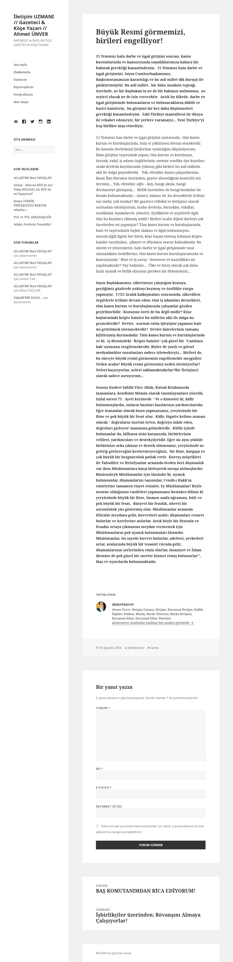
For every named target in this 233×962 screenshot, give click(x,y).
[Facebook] (26, 123)
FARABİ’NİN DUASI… (28, 298)
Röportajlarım (23, 87)
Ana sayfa (20, 65)
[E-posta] (18, 123)
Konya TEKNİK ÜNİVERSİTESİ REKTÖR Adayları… (30, 205)
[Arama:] (34, 150)
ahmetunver (136, 648)
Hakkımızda (22, 72)
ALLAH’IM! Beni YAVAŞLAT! (33, 178)
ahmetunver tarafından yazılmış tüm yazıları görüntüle (151, 623)
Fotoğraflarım (23, 94)
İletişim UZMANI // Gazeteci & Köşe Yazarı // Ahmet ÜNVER (34, 25)
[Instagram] (42, 123)
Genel (155, 648)
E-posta (104, 788)
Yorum (103, 708)
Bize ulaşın (21, 102)
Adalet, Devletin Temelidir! (32, 224)
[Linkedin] (51, 123)
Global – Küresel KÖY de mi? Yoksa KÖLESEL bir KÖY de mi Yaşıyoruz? (33, 189)
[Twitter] (34, 123)
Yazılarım (20, 80)
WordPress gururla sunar (113, 953)
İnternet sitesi (109, 807)
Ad (99, 769)
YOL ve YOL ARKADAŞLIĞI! (33, 217)
